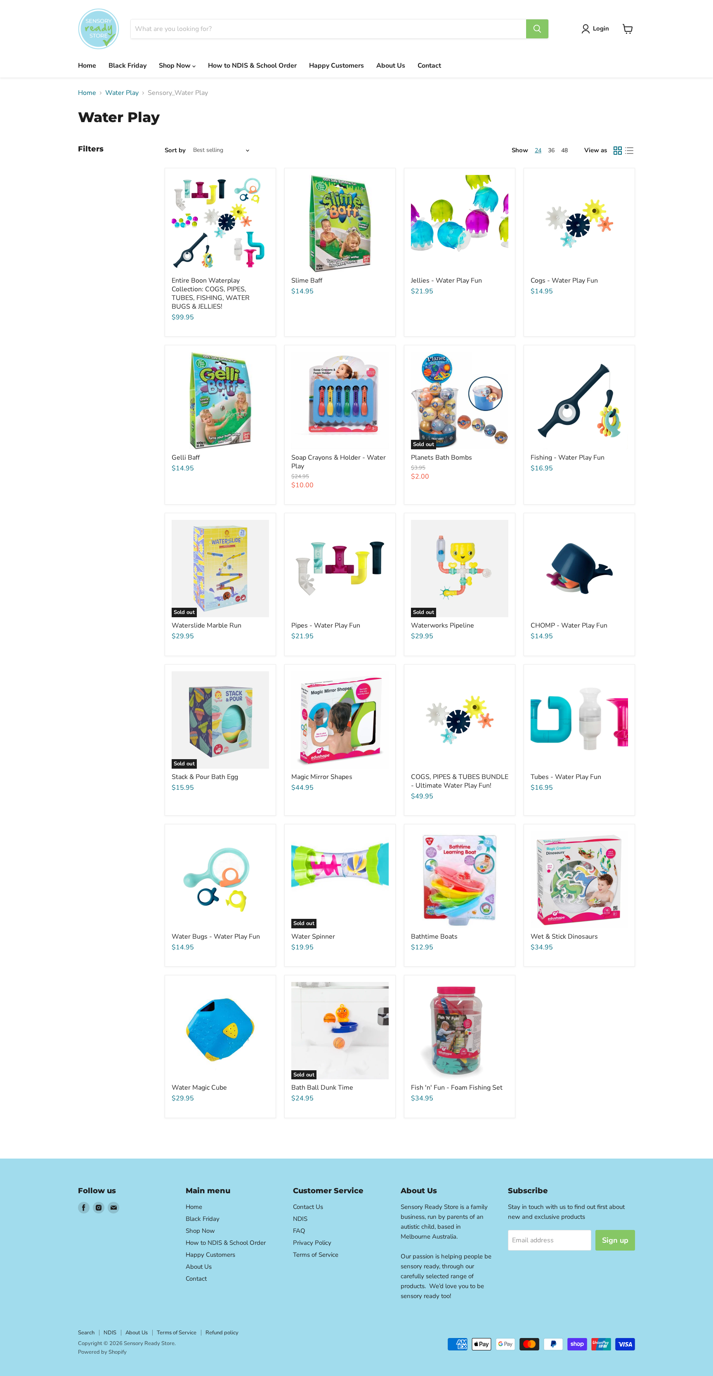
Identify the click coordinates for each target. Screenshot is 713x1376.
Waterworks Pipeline (442, 625)
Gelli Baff (186, 457)
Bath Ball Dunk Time (322, 1087)
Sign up (615, 1240)
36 (551, 150)
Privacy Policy (312, 1243)
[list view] (629, 150)
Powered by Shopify (102, 1352)
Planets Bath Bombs (441, 457)
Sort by (175, 150)
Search (86, 1332)
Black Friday (127, 65)
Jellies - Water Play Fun (446, 280)
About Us (390, 65)
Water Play (122, 93)
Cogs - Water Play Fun (564, 280)
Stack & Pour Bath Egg (205, 776)
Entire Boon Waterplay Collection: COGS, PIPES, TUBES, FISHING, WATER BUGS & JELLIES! (211, 293)
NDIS (300, 1219)
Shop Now (175, 65)
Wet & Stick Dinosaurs (564, 936)
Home (87, 65)
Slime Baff (306, 280)
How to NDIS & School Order (252, 65)
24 (538, 150)
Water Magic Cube (199, 1087)
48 (564, 150)
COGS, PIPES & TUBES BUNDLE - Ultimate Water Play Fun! (459, 781)
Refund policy (221, 1332)
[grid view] (617, 150)
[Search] (537, 28)
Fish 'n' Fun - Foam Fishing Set (457, 1087)
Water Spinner (313, 936)
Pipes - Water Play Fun (325, 625)
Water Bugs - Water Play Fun (216, 936)
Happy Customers (336, 65)
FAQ (299, 1231)
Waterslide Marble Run (206, 625)
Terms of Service (315, 1255)
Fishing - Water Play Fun (567, 457)
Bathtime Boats (434, 936)
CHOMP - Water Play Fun (569, 625)
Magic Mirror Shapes (321, 776)
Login (601, 28)
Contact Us (308, 1207)
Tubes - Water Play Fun (566, 776)
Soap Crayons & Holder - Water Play (338, 462)
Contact (429, 65)
